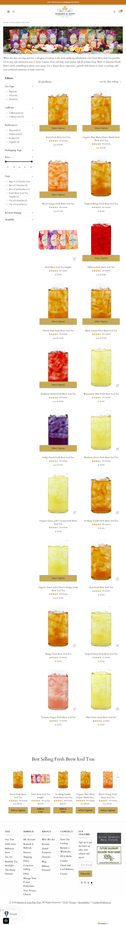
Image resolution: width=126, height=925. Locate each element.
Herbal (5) (13, 99)
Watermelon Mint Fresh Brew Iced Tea (101, 394)
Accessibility (84, 902)
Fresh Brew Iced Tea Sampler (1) (18, 195)
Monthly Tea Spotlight (11, 863)
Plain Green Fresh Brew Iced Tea (101, 717)
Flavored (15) (15, 130)
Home (5, 22)
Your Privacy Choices (29, 892)
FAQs (26, 873)
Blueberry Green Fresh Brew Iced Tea (101, 457)
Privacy (72, 902)
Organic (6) (14, 141)
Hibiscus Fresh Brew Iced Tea (101, 267)
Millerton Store (9, 850)
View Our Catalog (65, 841)
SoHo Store (10, 844)
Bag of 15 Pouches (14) (19, 181)
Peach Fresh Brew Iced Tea (58, 137)
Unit (7, 176)
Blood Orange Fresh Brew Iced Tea (58, 203)
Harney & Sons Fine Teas (29, 902)
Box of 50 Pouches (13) (19, 189)
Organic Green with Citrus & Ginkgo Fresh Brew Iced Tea (58, 589)
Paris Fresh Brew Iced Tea (101, 587)
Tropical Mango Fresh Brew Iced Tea (101, 203)
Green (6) (13, 95)
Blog (44, 861)
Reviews (45, 844)
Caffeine (9, 107)
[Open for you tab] (6, 921)
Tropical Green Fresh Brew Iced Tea (101, 653)
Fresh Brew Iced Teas (19, 22)
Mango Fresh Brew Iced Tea (58, 653)
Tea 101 (8, 856)
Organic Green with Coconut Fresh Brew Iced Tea (58, 522)
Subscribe (85, 873)
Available (9, 219)
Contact (64, 860)
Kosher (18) (14, 138)
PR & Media (66, 856)
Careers (63, 873)
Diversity (46, 856)
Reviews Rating (13, 212)
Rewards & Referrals (28, 846)
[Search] (14, 12)
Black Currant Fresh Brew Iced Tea (101, 330)
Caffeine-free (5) (16, 116)
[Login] (114, 12)
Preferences (11, 125)
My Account (29, 839)
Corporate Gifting (28, 867)
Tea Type (9, 86)
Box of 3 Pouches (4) (18, 185)
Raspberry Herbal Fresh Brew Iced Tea (58, 394)
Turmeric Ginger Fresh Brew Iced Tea (58, 717)
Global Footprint (46, 850)
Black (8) (13, 91)
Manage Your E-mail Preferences (29, 882)
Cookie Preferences (102, 902)
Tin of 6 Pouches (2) (18, 200)
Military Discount (46, 868)
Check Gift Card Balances (67, 867)
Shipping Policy (27, 858)
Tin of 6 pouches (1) (18, 204)
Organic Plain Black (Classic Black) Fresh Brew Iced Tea (101, 139)
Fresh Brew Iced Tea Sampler (58, 267)
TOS (65, 902)
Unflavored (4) (15, 134)
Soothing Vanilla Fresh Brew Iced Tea (101, 520)
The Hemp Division (10, 871)
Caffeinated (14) (16, 113)
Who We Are (48, 839)
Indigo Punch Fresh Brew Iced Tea (58, 457)
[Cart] (120, 12)
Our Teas (9, 839)
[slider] (6, 161)
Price (7, 157)
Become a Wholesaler (65, 849)
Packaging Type (13, 150)
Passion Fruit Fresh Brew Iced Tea (58, 330)
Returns (27, 852)
